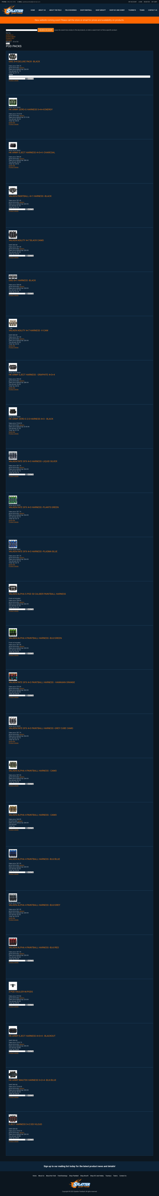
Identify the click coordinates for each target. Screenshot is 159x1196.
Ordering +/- (10, 35)
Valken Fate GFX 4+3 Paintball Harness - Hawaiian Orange (42, 682)
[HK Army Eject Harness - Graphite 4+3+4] (13, 371)
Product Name (10, 36)
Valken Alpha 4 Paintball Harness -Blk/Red (34, 947)
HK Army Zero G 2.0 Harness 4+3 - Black (31, 419)
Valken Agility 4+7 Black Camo (26, 240)
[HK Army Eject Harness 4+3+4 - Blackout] (13, 1034)
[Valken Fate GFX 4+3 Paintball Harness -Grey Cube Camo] (13, 724)
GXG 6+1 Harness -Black (22, 280)
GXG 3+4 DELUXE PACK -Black (24, 61)
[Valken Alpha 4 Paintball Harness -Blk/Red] (13, 945)
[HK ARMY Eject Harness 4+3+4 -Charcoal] (13, 148)
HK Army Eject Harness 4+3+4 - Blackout (32, 1036)
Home (33, 10)
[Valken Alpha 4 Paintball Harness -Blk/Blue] (13, 857)
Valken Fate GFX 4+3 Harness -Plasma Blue (33, 551)
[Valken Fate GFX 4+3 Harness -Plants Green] (13, 503)
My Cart (154, 2)
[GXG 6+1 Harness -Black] (13, 278)
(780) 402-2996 (9, 2)
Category (9, 40)
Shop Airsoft (101, 10)
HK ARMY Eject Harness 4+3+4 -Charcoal (32, 152)
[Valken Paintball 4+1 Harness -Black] (13, 194)
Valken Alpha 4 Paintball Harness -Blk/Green (35, 638)
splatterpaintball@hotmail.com (29, 2)
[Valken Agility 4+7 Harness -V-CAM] (13, 326)
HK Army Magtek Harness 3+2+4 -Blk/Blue (32, 1080)
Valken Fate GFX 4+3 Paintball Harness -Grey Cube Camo (41, 728)
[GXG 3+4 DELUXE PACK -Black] (13, 59)
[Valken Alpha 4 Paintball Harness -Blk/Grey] (13, 901)
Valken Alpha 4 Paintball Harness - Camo (33, 770)
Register (147, 2)
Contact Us (152, 10)
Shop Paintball (86, 10)
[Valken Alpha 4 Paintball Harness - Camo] (13, 768)
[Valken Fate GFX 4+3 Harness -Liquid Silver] (13, 459)
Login (140, 2)
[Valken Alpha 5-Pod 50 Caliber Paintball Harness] (13, 592)
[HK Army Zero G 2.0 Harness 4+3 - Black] (13, 415)
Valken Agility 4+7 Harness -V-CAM (28, 330)
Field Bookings (71, 10)
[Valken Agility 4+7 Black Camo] (13, 238)
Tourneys (132, 10)
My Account (133, 2)
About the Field (55, 10)
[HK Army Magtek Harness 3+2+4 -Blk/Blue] (13, 1078)
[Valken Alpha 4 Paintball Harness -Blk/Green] (13, 636)
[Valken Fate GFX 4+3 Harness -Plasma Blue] (13, 547)
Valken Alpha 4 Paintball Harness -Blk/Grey (34, 905)
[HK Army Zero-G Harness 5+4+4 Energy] (13, 105)
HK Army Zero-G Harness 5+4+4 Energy (31, 109)
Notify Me (12, 122)
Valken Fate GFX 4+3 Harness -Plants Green (34, 507)
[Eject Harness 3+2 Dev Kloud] (13, 1122)
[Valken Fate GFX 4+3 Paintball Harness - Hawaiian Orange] (13, 680)
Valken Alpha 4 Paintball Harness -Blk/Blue (34, 859)
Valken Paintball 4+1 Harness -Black (30, 196)
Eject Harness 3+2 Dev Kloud (25, 1124)
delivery (21, 67)
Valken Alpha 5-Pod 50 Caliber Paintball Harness (37, 594)
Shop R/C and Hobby (117, 10)
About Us (42, 10)
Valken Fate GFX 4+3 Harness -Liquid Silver (33, 461)
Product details (13, 80)
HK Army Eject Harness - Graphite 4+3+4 (32, 374)
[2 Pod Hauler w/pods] (13, 989)
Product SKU (10, 38)
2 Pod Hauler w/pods (21, 991)
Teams (142, 10)
